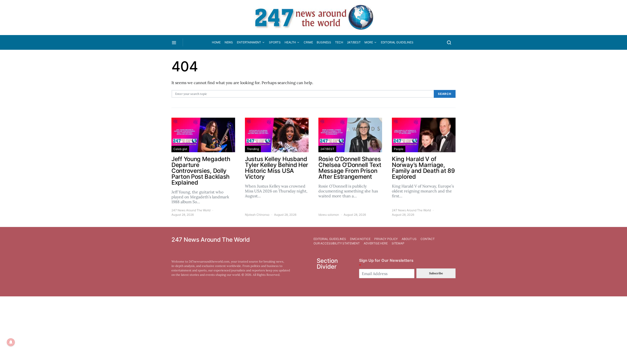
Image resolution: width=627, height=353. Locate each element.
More (368, 42)
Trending (253, 149)
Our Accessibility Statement (337, 243)
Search (444, 94)
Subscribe (436, 273)
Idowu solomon (328, 214)
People (398, 149)
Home (216, 42)
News (229, 42)
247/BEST (354, 42)
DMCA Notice (360, 239)
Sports (275, 42)
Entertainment (249, 42)
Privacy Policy (386, 239)
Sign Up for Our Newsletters (386, 263)
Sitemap (398, 243)
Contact (428, 239)
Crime (308, 42)
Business (324, 42)
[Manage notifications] (11, 342)
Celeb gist (180, 149)
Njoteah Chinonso (257, 214)
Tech (339, 42)
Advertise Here (376, 243)
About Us (409, 239)
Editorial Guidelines (397, 42)
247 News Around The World (190, 210)
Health (290, 42)
